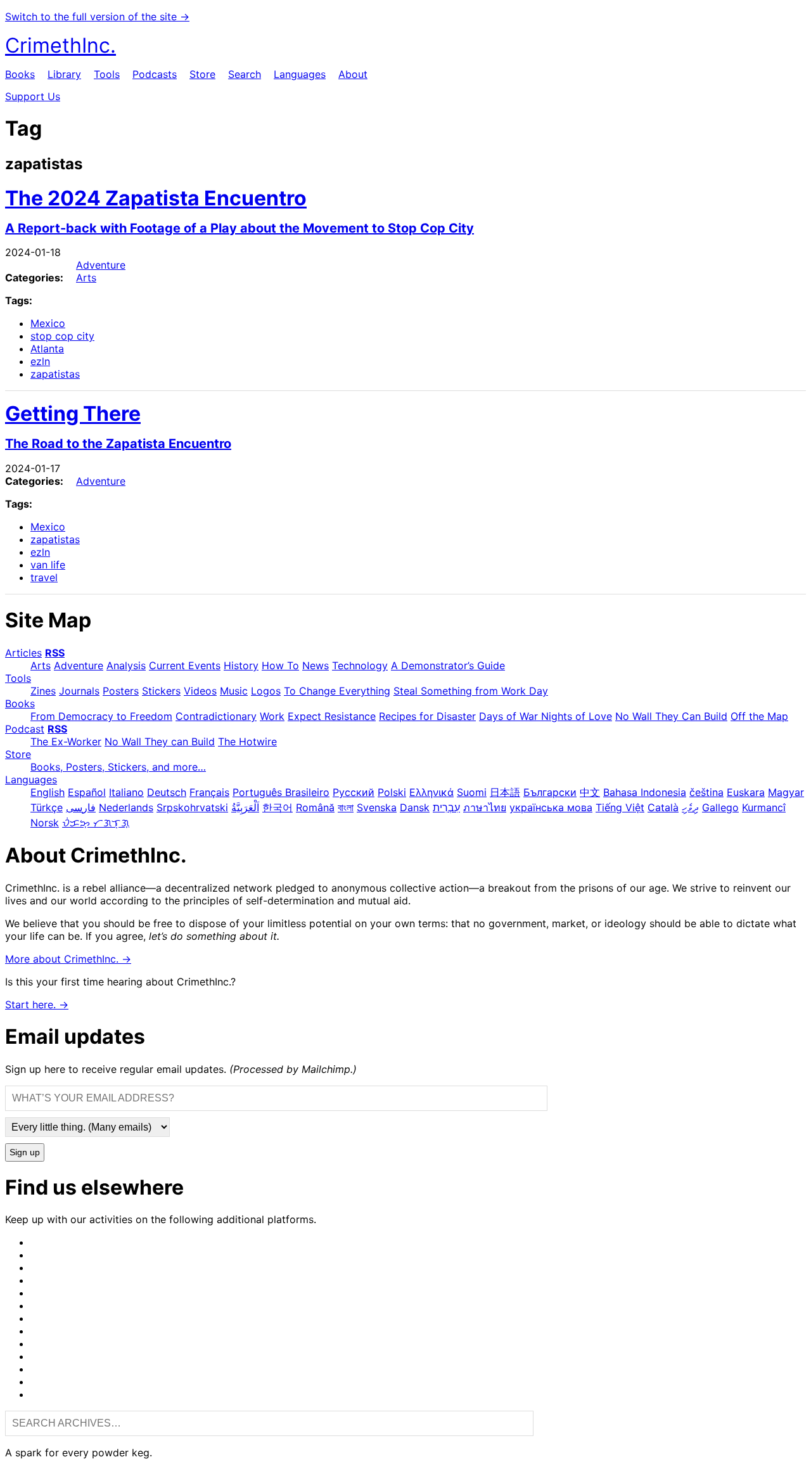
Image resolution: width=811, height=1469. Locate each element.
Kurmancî (764, 807)
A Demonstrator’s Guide (448, 665)
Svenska (377, 807)
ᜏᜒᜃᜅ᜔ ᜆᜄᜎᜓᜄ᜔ (95, 822)
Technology (360, 665)
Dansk (415, 807)
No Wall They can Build (160, 741)
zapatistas (55, 374)
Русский (353, 792)
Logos (266, 690)
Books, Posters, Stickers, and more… (118, 766)
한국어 (277, 807)
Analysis (126, 665)
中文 (590, 792)
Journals (79, 690)
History (241, 665)
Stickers (161, 690)
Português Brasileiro (281, 792)
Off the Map (759, 716)
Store (202, 74)
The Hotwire (247, 741)
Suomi (472, 792)
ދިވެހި (690, 807)
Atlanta (47, 348)
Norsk (44, 822)
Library (64, 74)
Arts (86, 277)
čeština (706, 792)
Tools (107, 74)
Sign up (25, 1152)
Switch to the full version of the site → (97, 16)
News (315, 665)
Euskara (746, 792)
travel (44, 577)
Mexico (47, 323)
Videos (200, 690)
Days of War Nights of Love (545, 716)
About (352, 74)
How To (280, 665)
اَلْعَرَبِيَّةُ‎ (245, 807)
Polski (392, 792)
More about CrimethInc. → (68, 959)
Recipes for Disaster (427, 716)
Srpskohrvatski (192, 807)
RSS (55, 652)
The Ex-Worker (65, 741)
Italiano (126, 792)
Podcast (24, 728)
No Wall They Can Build (671, 716)
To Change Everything (337, 690)
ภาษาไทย (484, 807)
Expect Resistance (332, 716)
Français (209, 792)
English (47, 792)
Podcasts (154, 74)
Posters (121, 690)
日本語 (505, 792)
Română (315, 807)
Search (244, 74)
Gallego (720, 807)
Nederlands (126, 807)
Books (20, 74)
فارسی (81, 807)
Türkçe (46, 807)
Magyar (786, 792)
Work (272, 716)
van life (47, 564)
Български (550, 792)
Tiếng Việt (620, 807)
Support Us (32, 96)
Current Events (184, 665)
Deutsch (166, 792)
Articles (23, 652)
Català (663, 807)
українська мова (550, 807)
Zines (43, 690)
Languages (300, 74)
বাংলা (346, 807)
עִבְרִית (446, 807)
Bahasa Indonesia (644, 792)
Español (87, 792)
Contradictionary (216, 716)
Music (234, 690)
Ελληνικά (431, 792)
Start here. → (36, 1004)
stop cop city (62, 336)
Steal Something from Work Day (470, 690)
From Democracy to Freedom (101, 716)
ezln (40, 361)
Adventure (100, 265)
